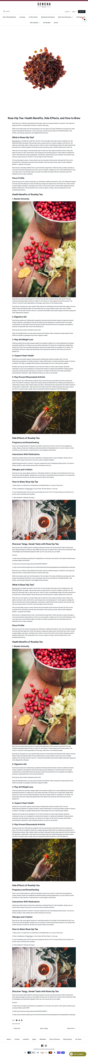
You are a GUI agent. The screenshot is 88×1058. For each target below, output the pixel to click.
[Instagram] (46, 1046)
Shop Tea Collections (65, 17)
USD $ (73, 11)
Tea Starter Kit (80, 17)
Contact (17, 1039)
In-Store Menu (33, 17)
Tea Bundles (46, 22)
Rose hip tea (15, 141)
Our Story (78, 1039)
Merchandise (35, 22)
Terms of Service (54, 1039)
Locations (22, 17)
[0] (84, 20)
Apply (34, 1039)
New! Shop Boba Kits (9, 17)
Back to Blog (44, 1028)
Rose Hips (29, 488)
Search (9, 1039)
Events (56, 22)
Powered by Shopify (49, 1049)
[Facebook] (42, 1046)
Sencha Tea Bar (41, 1049)
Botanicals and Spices (48, 17)
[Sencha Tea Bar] (44, 5)
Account (67, 11)
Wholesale (43, 1039)
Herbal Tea (17, 1023)
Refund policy (67, 1039)
